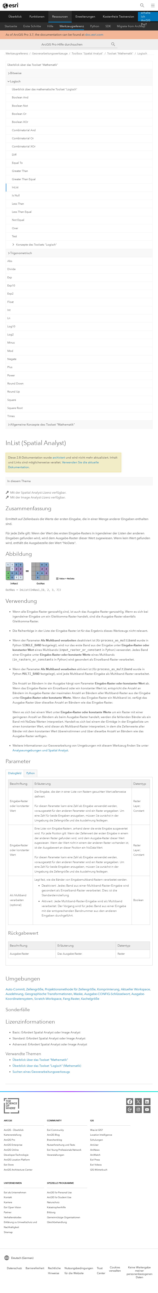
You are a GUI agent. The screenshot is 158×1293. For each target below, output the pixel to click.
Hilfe (50, 26)
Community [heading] (54, 1120)
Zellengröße (34, 989)
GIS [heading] (92, 1120)
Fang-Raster (71, 999)
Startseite (11, 26)
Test (14, 236)
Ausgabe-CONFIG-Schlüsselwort (107, 994)
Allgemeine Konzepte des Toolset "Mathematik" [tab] (42, 424)
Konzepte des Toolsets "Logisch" (36, 244)
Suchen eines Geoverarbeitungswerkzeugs (41, 1071)
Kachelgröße (90, 999)
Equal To (17, 163)
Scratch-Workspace (47, 999)
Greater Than (20, 171)
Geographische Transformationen (48, 994)
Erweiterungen (85, 16)
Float (10, 302)
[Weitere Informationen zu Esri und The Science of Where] (11, 1106)
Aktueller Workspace (135, 989)
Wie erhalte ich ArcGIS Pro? (145, 16)
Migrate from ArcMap (131, 26)
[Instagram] (138, 1109)
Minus (11, 342)
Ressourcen (60, 16)
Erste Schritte (32, 26)
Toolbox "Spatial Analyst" (87, 53)
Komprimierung (108, 989)
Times (11, 416)
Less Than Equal (22, 212)
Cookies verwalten (115, 1269)
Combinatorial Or (23, 138)
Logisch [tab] (15, 81)
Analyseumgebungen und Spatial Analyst (40, 750)
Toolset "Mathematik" (120, 53)
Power (11, 375)
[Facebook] (129, 1101)
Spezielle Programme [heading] (60, 1183)
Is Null (16, 195)
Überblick (15, 16)
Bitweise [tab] (16, 73)
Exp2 (10, 293)
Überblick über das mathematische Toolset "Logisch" (44, 89)
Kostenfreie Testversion (118, 16)
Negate (11, 359)
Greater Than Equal (24, 179)
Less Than (18, 203)
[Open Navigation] (153, 5)
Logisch (142, 53)
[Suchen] (142, 5)
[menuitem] (24, 1130)
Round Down (15, 383)
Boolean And (20, 97)
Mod (10, 351)
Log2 (10, 334)
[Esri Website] (11, 6)
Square (11, 400)
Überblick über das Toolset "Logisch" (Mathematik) (47, 1066)
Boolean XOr (20, 122)
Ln (8, 318)
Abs (9, 261)
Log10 (11, 326)
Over (15, 228)
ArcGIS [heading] (8, 1120)
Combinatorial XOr (23, 146)
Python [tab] (30, 773)
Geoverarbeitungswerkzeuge (50, 53)
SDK (108, 26)
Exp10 (11, 285)
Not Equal (18, 220)
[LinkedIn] (147, 1101)
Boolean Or (19, 114)
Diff (14, 154)
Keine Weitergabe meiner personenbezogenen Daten (139, 1272)
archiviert (59, 457)
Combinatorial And (24, 130)
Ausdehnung (14, 994)
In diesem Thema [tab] (19, 481)
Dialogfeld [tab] (14, 773)
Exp (9, 277)
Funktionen (37, 16)
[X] (138, 1101)
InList (15, 187)
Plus (9, 367)
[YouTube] (147, 1109)
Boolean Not (20, 105)
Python (94, 26)
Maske (78, 994)
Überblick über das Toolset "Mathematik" (32, 65)
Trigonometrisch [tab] (21, 253)
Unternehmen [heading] (13, 1183)
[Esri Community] (129, 1109)
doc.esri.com (94, 34)
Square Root (15, 408)
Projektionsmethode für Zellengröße (70, 989)
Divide (11, 269)
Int (8, 310)
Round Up (13, 391)
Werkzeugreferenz (72, 26)
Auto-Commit (15, 989)
